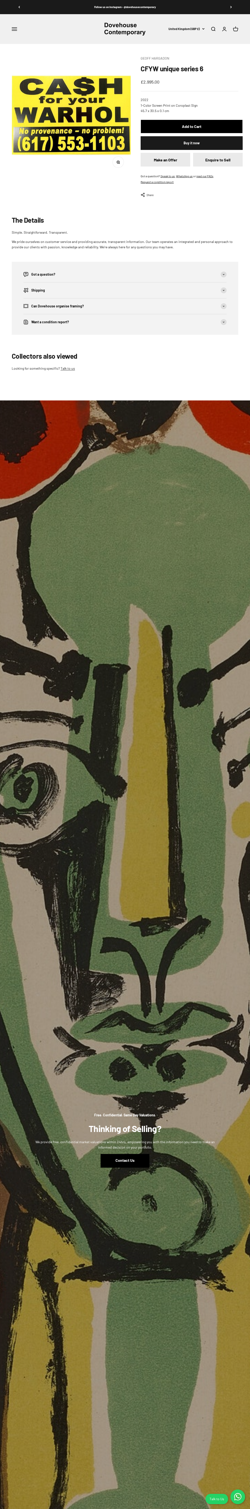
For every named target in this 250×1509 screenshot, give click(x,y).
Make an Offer (165, 159)
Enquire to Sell (217, 159)
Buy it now (192, 143)
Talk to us (68, 368)
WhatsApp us (184, 176)
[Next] (231, 7)
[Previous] (19, 7)
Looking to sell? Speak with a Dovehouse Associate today (125, 7)
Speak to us (167, 176)
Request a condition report (157, 182)
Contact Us (125, 1160)
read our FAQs (204, 176)
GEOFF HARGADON (155, 58)
